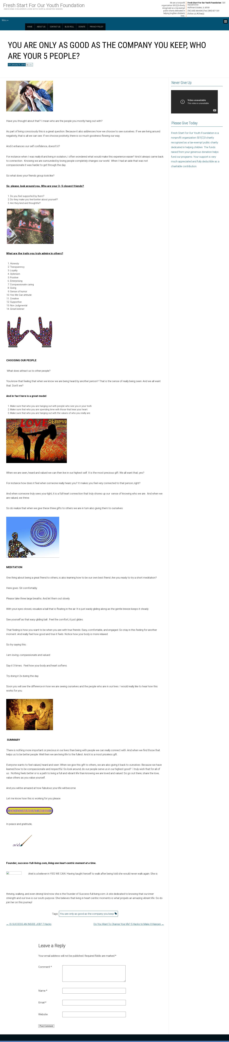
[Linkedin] (201, 14)
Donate (82, 27)
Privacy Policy (96, 27)
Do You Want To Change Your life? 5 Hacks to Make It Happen (129, 924)
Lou (30, 65)
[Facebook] (197, 14)
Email (42, 1002)
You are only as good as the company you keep (87, 913)
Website (43, 1014)
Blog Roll (69, 27)
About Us (41, 27)
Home (29, 27)
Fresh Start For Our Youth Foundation (44, 5)
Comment (45, 966)
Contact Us (55, 27)
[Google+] (199, 14)
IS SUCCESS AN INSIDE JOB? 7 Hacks (28, 924)
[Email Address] (203, 14)
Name (42, 990)
